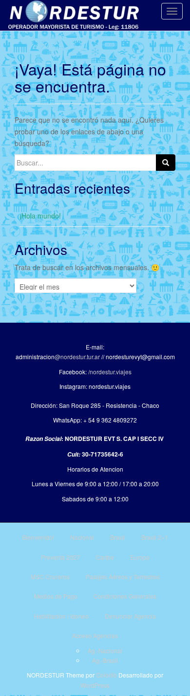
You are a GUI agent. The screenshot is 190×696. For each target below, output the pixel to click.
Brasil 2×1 (154, 537)
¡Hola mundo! (40, 215)
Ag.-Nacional (105, 650)
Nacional (82, 537)
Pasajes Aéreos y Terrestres (123, 576)
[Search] (165, 162)
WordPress (95, 685)
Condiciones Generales (125, 596)
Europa (140, 557)
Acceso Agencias (95, 635)
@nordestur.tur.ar (77, 356)
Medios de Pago (55, 596)
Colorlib (106, 675)
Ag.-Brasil (105, 660)
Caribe (105, 557)
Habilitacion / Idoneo (61, 616)
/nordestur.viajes (110, 371)
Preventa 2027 (60, 557)
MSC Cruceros (50, 576)
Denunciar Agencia (130, 616)
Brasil (117, 537)
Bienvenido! (38, 537)
